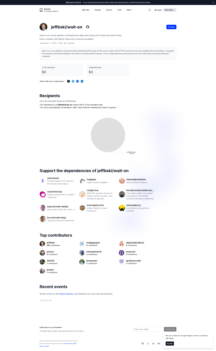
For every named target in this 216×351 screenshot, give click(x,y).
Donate (171, 27)
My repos (158, 10)
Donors (109, 10)
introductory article (70, 343)
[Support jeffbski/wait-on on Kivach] (77, 81)
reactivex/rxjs (54, 191)
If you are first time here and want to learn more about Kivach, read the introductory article (108, 2)
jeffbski (50, 242)
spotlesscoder (133, 260)
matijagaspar (93, 242)
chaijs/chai (92, 190)
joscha (50, 251)
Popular (98, 10)
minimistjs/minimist (136, 179)
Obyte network (66, 294)
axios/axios (53, 178)
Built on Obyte (44, 346)
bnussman (91, 260)
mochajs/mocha (95, 205)
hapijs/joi (91, 179)
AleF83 (50, 260)
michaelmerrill (93, 251)
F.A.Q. (119, 10)
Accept (170, 343)
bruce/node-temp (56, 217)
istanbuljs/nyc (133, 205)
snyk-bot (130, 251)
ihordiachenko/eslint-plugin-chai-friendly (140, 190)
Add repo (85, 10)
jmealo (50, 269)
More (129, 10)
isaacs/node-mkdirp (57, 206)
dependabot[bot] (135, 242)
